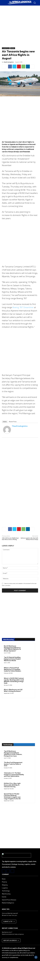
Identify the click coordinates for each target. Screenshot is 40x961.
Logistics (6, 48)
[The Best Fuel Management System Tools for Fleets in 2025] (29, 765)
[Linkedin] (28, 66)
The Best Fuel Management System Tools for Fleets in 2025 (13, 764)
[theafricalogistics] (7, 430)
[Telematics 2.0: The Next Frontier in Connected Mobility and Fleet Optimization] (29, 775)
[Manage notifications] (35, 957)
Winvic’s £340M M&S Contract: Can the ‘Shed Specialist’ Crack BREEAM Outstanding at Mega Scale (14, 680)
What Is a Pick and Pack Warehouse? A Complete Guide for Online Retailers (12, 669)
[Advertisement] (20, 27)
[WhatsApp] (23, 66)
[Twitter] (14, 66)
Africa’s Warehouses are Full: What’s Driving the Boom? (13, 690)
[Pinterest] (19, 66)
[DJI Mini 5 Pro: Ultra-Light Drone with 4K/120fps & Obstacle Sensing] (29, 786)
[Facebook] (10, 66)
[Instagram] (8, 871)
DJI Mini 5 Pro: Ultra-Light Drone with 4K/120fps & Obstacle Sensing (12, 785)
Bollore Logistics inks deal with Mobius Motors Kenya (29, 538)
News (12, 48)
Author (5, 421)
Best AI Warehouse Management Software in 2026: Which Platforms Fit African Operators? (12, 648)
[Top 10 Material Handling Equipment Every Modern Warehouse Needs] (29, 660)
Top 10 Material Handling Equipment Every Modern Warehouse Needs (12, 658)
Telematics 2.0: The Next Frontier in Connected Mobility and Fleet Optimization (14, 774)
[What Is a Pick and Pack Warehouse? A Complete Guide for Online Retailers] (29, 670)
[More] (32, 66)
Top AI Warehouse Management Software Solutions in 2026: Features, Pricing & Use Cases (13, 753)
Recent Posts (13, 421)
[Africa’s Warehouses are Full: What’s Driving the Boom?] (29, 692)
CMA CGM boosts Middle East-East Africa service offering (10, 538)
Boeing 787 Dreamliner (23, 307)
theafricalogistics (9, 62)
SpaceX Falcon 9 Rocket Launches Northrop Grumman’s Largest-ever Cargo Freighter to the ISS (12, 796)
